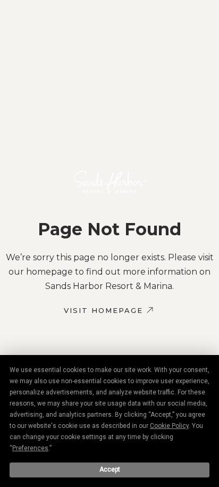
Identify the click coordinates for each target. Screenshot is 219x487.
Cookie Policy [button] (169, 426)
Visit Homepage (103, 310)
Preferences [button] (30, 448)
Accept (109, 469)
